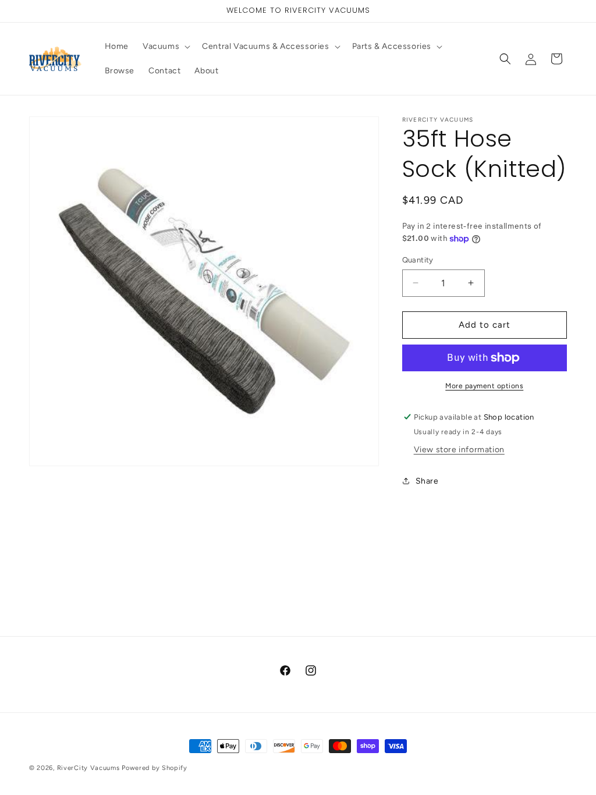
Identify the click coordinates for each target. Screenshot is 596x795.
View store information (459, 450)
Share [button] (427, 481)
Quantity (418, 259)
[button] (165, 46)
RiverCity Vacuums (88, 768)
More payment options (484, 386)
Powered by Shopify (154, 768)
